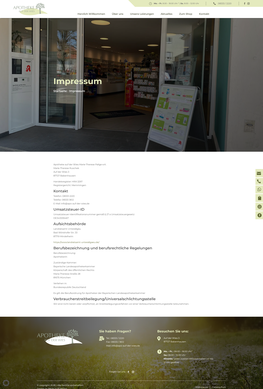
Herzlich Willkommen (91, 13)
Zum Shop (185, 13)
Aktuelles (166, 13)
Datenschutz (219, 387)
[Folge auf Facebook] (244, 3)
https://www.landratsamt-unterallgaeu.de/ (76, 242)
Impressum (77, 91)
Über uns (117, 13)
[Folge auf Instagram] (248, 3)
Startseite (60, 91)
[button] (6, 383)
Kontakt (204, 13)
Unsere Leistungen (142, 13)
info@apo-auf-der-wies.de (126, 345)
